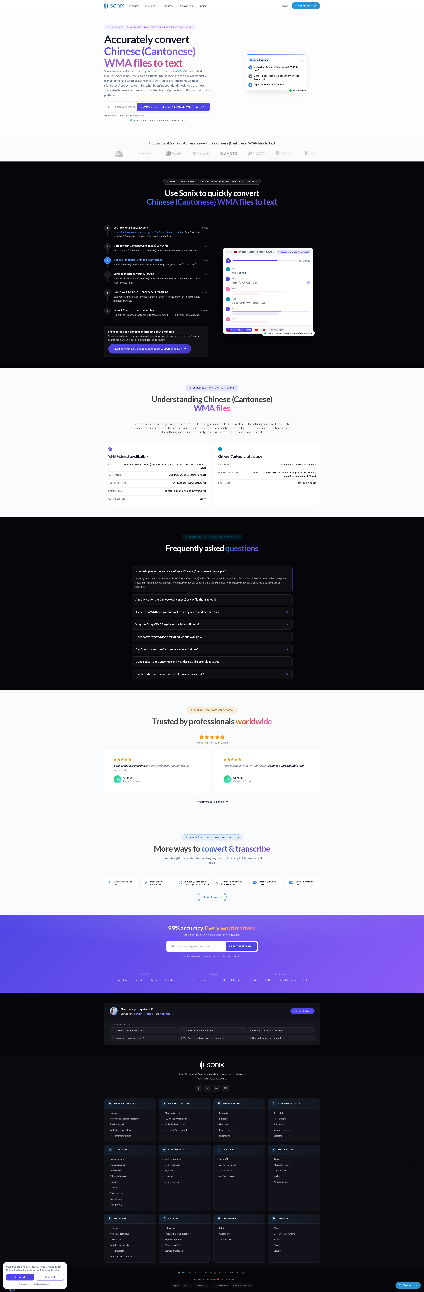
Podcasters (279, 1124)
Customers (224, 1233)
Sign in (284, 5)
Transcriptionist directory (122, 1256)
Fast (200, 1078)
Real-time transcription (120, 1135)
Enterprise (224, 1113)
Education (224, 1118)
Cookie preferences (242, 1285)
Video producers (282, 1130)
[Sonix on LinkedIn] (216, 1088)
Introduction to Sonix (119, 1245)
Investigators (116, 1199)
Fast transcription (118, 1124)
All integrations (281, 1182)
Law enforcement (118, 1165)
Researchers (280, 1118)
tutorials (150, 1013)
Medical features (172, 1165)
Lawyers (114, 1187)
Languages (115, 1228)
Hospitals (169, 1176)
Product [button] (133, 5)
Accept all (20, 1277)
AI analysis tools (172, 1113)
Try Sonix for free (306, 5)
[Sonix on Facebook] (198, 1088)
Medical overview (173, 1159)
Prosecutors (115, 1170)
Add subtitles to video (175, 1124)
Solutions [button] (150, 5)
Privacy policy (202, 1285)
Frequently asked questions (178, 1233)
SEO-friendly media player (177, 1118)
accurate (208, 1078)
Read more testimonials (210, 801)
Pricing (203, 5)
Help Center (138, 1013)
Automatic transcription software (125, 1118)
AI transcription (225, 1074)
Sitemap (187, 1285)
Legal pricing (116, 1204)
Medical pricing (172, 1182)
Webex (277, 1176)
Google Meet (280, 1170)
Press (276, 1239)
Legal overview (117, 1159)
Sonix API (223, 1159)
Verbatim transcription (120, 1130)
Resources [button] (167, 5)
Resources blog (117, 1250)
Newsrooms (225, 1124)
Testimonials (225, 1239)
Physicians (169, 1170)
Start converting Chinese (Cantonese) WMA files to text (148, 348)
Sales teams (224, 1135)
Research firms (226, 1130)
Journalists (279, 1113)
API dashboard (226, 1170)
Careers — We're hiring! (285, 1233)
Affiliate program (227, 1176)
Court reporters (117, 1193)
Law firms (114, 1182)
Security (277, 1250)
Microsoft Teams (282, 1165)
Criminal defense (118, 1176)
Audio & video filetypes (120, 1233)
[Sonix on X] (207, 1088)
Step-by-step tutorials (175, 1239)
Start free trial (241, 946)
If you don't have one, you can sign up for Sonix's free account (147, 232)
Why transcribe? (172, 1245)
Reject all (50, 1277)
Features (114, 1113)
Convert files (187, 5)
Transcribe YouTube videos (177, 1130)
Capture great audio (174, 1250)
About (277, 1228)
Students (278, 1135)
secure (222, 1078)
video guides (166, 1013)
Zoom (276, 1159)
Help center (170, 1228)
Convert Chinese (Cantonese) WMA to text (173, 106)
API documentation (228, 1165)
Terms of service (220, 1285)
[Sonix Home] (114, 6)
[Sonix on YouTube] (225, 1088)
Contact (277, 1245)
